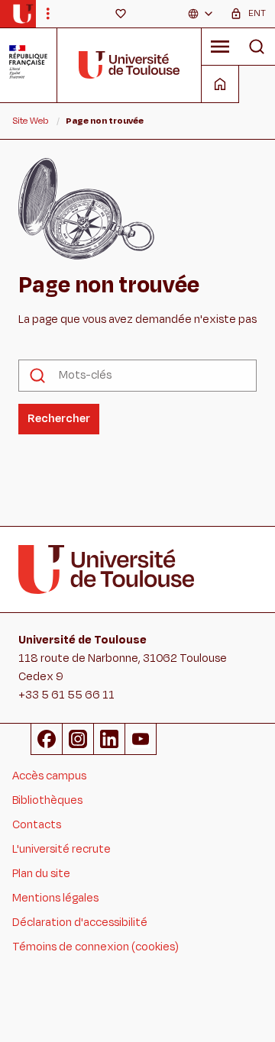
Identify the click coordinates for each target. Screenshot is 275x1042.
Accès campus (49, 776)
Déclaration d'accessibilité (79, 923)
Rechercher (59, 419)
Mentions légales (55, 898)
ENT (257, 13)
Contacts (36, 825)
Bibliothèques (47, 800)
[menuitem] (201, 14)
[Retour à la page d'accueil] (22, 13)
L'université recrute (61, 849)
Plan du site (41, 874)
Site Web (30, 120)
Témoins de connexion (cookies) (95, 947)
